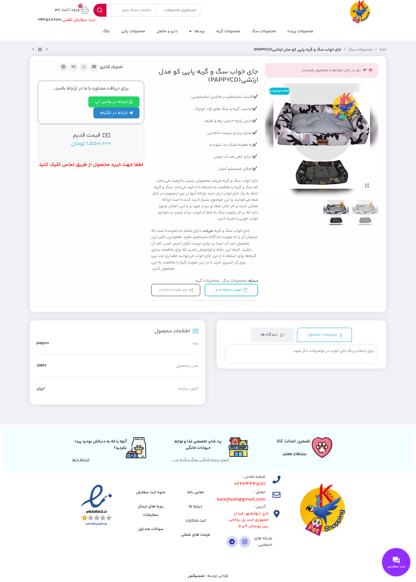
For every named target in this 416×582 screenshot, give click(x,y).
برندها (199, 31)
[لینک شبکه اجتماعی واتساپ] (84, 67)
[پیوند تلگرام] (63, 67)
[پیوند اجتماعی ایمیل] (94, 67)
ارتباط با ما (80, 460)
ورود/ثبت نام (67, 10)
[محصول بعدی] (33, 49)
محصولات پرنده (300, 31)
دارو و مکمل (167, 31)
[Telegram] (232, 542)
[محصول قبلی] (46, 49)
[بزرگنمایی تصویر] (367, 185)
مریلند (208, 231)
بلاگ (106, 31)
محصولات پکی (133, 31)
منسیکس (196, 576)
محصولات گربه (228, 31)
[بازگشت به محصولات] (40, 49)
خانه (382, 50)
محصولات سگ (264, 31)
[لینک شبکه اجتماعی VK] (73, 67)
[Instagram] (244, 542)
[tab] (324, 335)
